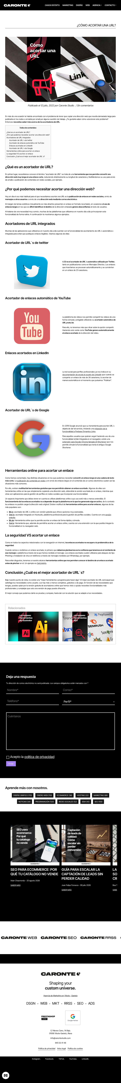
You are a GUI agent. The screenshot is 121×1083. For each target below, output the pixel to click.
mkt (55, 1003)
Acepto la (32, 757)
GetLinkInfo (41, 563)
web (43, 1003)
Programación (44, 801)
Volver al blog (10, 35)
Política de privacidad (46, 1048)
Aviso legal (61, 1048)
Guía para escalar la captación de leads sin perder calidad (82, 874)
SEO (98, 801)
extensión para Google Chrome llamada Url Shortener (84, 442)
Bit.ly (11, 512)
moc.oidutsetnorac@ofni (60, 1038)
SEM (86, 801)
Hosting (83, 795)
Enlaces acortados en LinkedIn (20, 146)
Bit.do (11, 520)
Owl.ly (12, 514)
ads (91, 1003)
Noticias (24, 801)
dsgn (30, 1003)
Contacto (110, 5)
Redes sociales (68, 801)
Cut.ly (11, 523)
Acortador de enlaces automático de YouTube (26, 143)
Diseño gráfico (22, 795)
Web (88, 5)
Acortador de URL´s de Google (21, 148)
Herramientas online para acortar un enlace (23, 151)
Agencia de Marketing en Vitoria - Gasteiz (60, 995)
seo (80, 1003)
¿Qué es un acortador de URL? (18, 132)
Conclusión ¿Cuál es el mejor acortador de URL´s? (25, 156)
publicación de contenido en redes (31, 481)
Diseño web (44, 795)
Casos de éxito (52, 5)
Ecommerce (64, 795)
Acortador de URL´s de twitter (20, 140)
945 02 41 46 (60, 1043)
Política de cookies (75, 1048)
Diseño (79, 5)
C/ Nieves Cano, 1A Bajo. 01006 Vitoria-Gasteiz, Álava (60, 1032)
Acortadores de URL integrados (18, 137)
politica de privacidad (39, 757)
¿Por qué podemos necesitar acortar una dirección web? (28, 135)
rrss (68, 1003)
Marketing (68, 5)
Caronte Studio (66, 105)
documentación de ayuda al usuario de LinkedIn (81, 374)
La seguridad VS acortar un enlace (19, 154)
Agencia (96, 5)
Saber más (15, 885)
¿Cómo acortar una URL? (96, 25)
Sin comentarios (85, 105)
